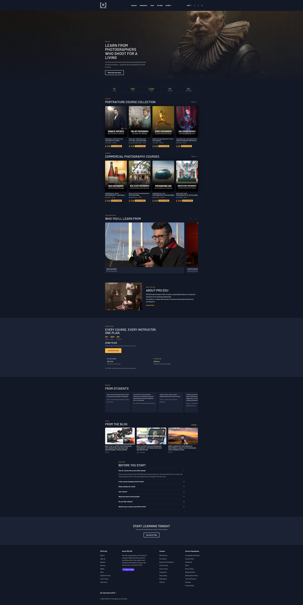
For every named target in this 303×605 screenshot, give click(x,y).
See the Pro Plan (151, 535)
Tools (152, 5)
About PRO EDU (150, 305)
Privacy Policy (189, 585)
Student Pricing (105, 575)
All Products (163, 555)
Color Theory (163, 569)
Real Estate (163, 579)
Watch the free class (114, 72)
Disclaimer (188, 562)
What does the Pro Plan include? (129, 496)
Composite (163, 572)
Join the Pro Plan (113, 350)
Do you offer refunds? (126, 501)
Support (103, 562)
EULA (187, 565)
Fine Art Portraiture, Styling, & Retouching (145, 403)
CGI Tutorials (163, 565)
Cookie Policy (189, 559)
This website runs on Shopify (119, 599)
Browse (102, 565)
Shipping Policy (190, 572)
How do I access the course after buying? (132, 470)
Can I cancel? (123, 492)
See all (194, 102)
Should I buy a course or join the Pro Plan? (132, 507)
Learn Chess (104, 579)
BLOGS (168, 5)
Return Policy (189, 569)
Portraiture (163, 559)
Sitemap (188, 582)
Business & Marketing (166, 562)
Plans (102, 572)
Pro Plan (160, 5)
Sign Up (102, 559)
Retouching (163, 575)
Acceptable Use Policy (192, 555)
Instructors (143, 5)
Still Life (162, 582)
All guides (194, 425)
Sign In (102, 555)
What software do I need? (127, 486)
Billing (102, 569)
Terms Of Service (190, 579)
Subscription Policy (191, 575)
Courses (134, 5)
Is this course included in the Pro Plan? (131, 482)
